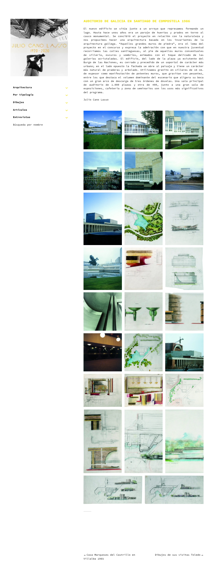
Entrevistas (21, 117)
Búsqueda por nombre (28, 124)
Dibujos (18, 102)
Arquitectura (22, 87)
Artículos (20, 109)
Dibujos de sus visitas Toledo (177, 554)
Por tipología (23, 94)
